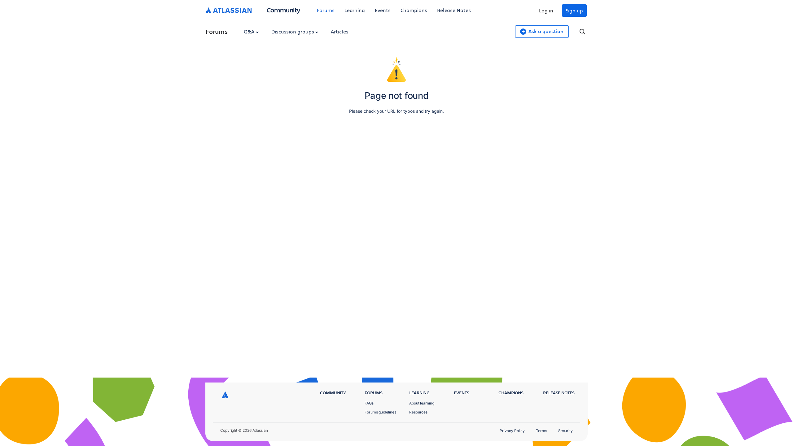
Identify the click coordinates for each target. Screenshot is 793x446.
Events (383, 10)
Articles (339, 31)
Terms (541, 430)
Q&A (250, 31)
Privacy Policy (512, 430)
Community (283, 9)
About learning (421, 403)
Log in (546, 10)
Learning (354, 10)
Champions (414, 10)
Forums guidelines (380, 412)
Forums (326, 10)
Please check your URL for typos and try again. (396, 111)
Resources (418, 412)
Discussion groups (293, 31)
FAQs (369, 403)
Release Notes (454, 10)
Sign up (574, 10)
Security (565, 430)
